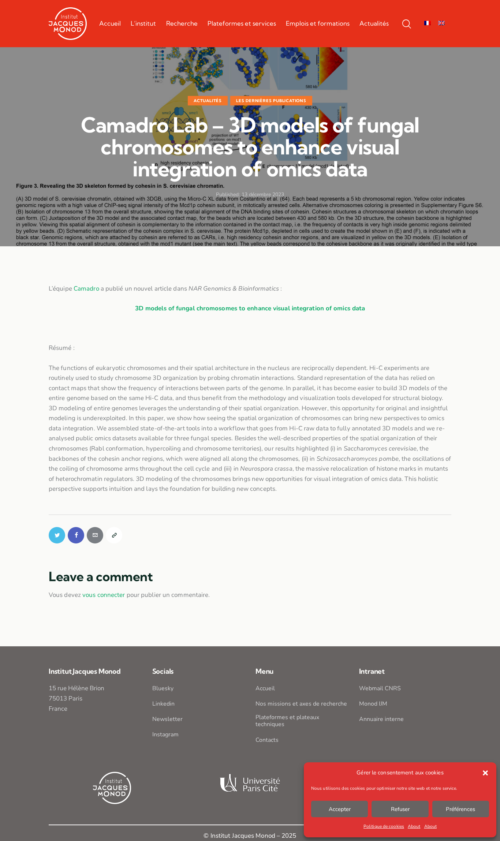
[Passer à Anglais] (441, 23)
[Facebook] (76, 535)
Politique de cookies (383, 826)
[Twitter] (57, 535)
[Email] (95, 535)
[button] (485, 773)
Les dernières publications (271, 100)
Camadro (86, 288)
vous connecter (103, 595)
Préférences (460, 809)
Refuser (400, 809)
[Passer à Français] (427, 23)
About (414, 826)
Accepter (340, 809)
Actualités (208, 100)
